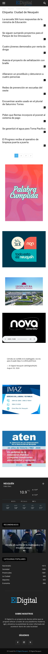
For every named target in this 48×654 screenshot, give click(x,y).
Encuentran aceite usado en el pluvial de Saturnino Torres (22, 103)
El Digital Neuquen (22, 651)
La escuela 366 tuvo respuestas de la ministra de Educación (22, 21)
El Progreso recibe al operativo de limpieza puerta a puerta (20, 141)
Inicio (4, 9)
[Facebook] (17, 642)
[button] (3, 3)
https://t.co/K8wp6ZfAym (26, 361)
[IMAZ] (21, 413)
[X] (30, 642)
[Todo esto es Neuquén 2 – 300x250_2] (24, 267)
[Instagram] (24, 642)
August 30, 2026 (13, 368)
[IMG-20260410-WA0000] (24, 466)
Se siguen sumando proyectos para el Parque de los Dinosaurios (22, 34)
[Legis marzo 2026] (24, 305)
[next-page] (31, 156)
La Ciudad (24, 542)
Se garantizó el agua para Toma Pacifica (23, 128)
